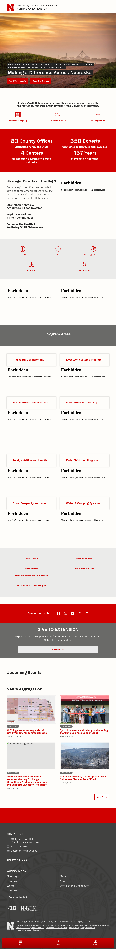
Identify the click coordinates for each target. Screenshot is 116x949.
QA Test (85, 925)
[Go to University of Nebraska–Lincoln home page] (10, 7)
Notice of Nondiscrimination (56, 928)
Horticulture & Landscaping (30, 402)
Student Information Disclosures (28, 930)
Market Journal (84, 558)
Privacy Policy (74, 928)
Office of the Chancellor (74, 885)
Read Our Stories (41, 81)
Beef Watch (31, 568)
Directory (12, 876)
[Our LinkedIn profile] (86, 613)
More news (102, 797)
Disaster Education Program (31, 585)
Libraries (12, 890)
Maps (63, 876)
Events (10, 885)
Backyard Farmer (84, 568)
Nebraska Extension (32, 8)
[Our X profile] (65, 613)
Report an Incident (18, 897)
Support (57, 649)
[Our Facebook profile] (58, 613)
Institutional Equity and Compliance (30, 928)
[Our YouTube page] (72, 613)
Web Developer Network (72, 925)
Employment (14, 881)
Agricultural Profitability (81, 402)
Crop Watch (31, 558)
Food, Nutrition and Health (30, 460)
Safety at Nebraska (88, 928)
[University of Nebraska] (29, 908)
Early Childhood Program (82, 460)
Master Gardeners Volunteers (31, 575)
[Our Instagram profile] (79, 613)
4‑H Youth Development (28, 359)
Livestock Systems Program (84, 359)
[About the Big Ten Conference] (11, 908)
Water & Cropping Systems (83, 503)
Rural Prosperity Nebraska (30, 503)
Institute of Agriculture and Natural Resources (36, 5)
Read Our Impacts (17, 81)
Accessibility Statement (99, 925)
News (63, 881)
